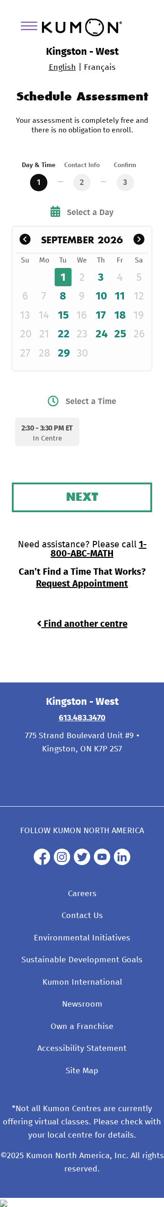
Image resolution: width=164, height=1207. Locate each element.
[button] (25, 239)
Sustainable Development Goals (82, 960)
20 (25, 334)
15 (63, 315)
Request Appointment (82, 583)
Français (100, 67)
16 (82, 315)
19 (138, 315)
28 (44, 353)
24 (102, 334)
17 (101, 315)
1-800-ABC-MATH (99, 549)
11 (120, 296)
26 (139, 334)
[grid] (82, 308)
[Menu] (32, 27)
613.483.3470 (82, 718)
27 (25, 353)
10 (101, 296)
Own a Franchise (82, 1027)
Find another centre (84, 624)
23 (82, 334)
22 (64, 334)
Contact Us (82, 916)
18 (120, 315)
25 (120, 334)
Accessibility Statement (82, 1048)
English (62, 67)
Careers (82, 894)
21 (44, 334)
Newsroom (82, 1004)
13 (25, 315)
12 (139, 296)
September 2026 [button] (82, 240)
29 (64, 353)
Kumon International (82, 982)
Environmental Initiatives (82, 938)
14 (44, 315)
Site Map (82, 1071)
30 (82, 353)
